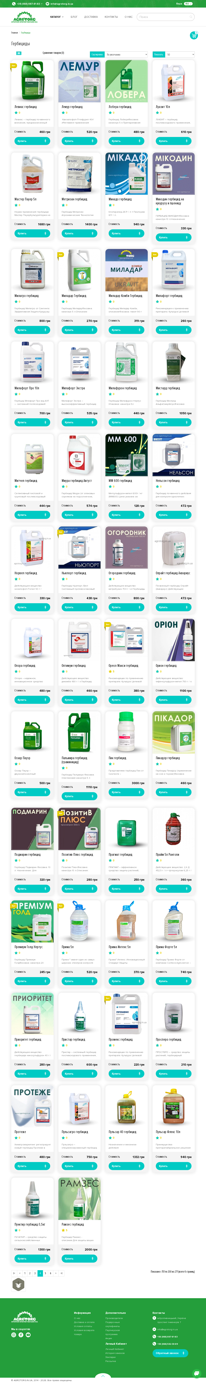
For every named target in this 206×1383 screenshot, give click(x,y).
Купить (22, 141)
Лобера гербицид (120, 107)
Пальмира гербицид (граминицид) (74, 760)
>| (61, 1273)
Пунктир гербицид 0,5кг (29, 1224)
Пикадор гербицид (168, 758)
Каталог (56, 17)
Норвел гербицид (25, 573)
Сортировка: (97, 54)
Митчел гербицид (25, 481)
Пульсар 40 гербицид (122, 1132)
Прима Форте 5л (166, 947)
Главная (14, 32)
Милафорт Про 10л (26, 388)
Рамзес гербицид (73, 1224)
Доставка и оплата (84, 1322)
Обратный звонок (167, 1353)
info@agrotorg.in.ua (62, 3)
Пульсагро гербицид (75, 1132)
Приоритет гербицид (27, 1039)
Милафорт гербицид (169, 296)
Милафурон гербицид (123, 388)
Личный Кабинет (114, 1349)
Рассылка (110, 1361)
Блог (74, 17)
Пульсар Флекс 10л (168, 1132)
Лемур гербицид (72, 107)
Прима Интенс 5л (120, 947)
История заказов (115, 1353)
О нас (129, 17)
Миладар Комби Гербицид (125, 296)
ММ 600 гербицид (120, 481)
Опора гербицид (24, 666)
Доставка (91, 17)
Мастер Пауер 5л (25, 199)
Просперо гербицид (168, 1039)
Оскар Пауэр (22, 758)
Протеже (20, 1132)
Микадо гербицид (120, 199)
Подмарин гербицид (27, 855)
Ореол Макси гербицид (123, 666)
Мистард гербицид (168, 388)
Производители (114, 1318)
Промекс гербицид (121, 1039)
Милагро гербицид (26, 296)
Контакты (111, 17)
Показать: (159, 54)
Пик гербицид (117, 758)
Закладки (110, 1357)
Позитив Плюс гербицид (77, 855)
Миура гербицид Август (77, 481)
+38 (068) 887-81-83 (28, 3)
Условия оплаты (83, 1326)
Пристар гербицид (73, 1039)
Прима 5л (68, 947)
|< (14, 1273)
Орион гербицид (166, 666)
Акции (108, 1338)
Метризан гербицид (74, 199)
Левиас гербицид (25, 107)
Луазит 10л (163, 107)
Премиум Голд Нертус (28, 947)
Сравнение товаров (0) (53, 53)
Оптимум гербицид (74, 666)
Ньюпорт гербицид (74, 573)
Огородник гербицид (122, 573)
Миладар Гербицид (74, 296)
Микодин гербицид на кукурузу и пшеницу (170, 201)
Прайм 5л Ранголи (167, 855)
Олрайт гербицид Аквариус (173, 573)
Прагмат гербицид (120, 855)
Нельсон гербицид (168, 481)
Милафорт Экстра (73, 388)
